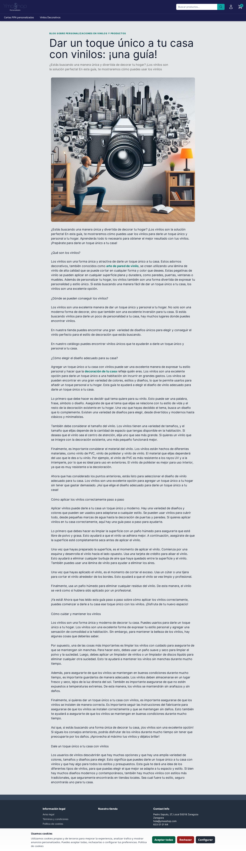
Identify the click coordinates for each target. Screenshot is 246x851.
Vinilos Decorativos (50, 17)
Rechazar (185, 840)
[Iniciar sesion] (231, 7)
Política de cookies (53, 823)
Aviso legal (48, 814)
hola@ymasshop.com (165, 821)
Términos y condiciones (55, 819)
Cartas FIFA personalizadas (19, 17)
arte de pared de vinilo (122, 266)
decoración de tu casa (101, 371)
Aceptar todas (163, 840)
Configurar (205, 840)
